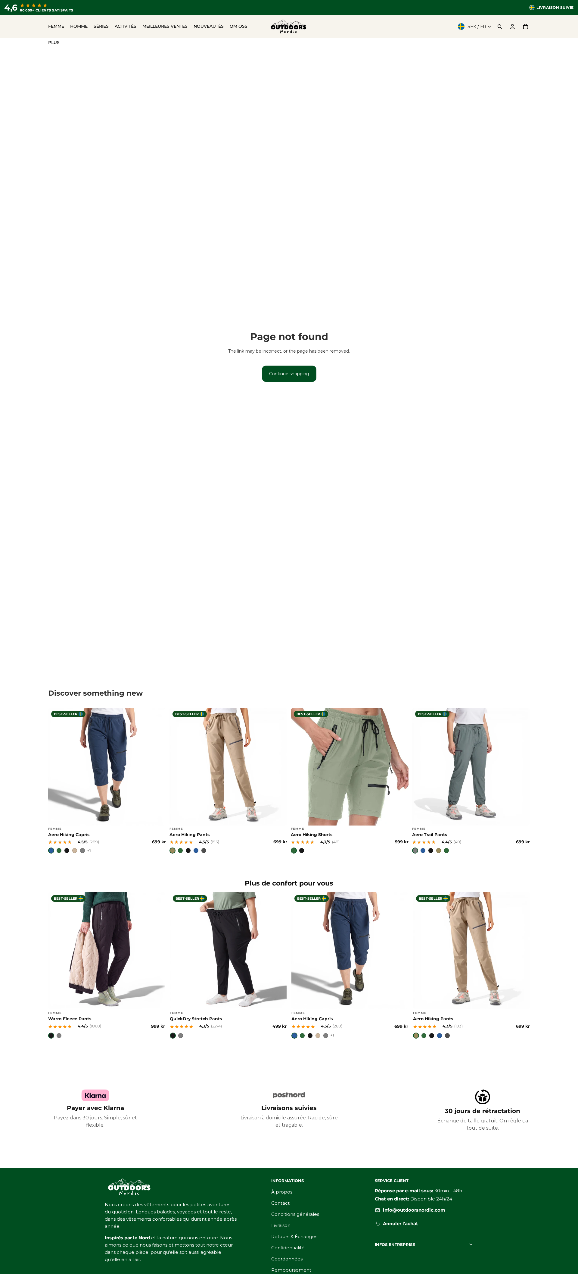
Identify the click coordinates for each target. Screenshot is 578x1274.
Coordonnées (287, 1259)
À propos (281, 1192)
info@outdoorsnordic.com (414, 1210)
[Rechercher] (499, 26)
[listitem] (54, 43)
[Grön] (59, 851)
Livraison (281, 1225)
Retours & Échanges (294, 1236)
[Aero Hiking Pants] (228, 781)
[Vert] (180, 851)
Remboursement (291, 1270)
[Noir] (188, 851)
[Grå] (82, 851)
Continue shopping (289, 373)
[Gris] (415, 851)
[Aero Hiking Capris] (107, 781)
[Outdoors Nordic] (181, 1187)
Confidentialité (288, 1247)
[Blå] (51, 851)
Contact (280, 1203)
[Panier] (525, 26)
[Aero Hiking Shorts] (350, 781)
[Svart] (67, 851)
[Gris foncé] (204, 851)
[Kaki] (172, 851)
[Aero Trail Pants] (471, 781)
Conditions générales (295, 1214)
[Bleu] (196, 851)
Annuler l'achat (400, 1223)
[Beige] (75, 851)
